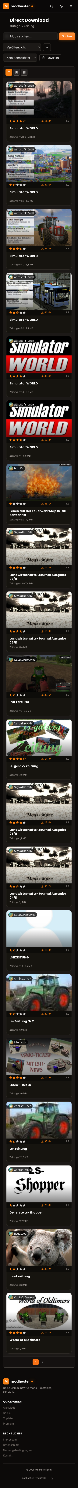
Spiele (7, 1412)
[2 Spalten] (16, 72)
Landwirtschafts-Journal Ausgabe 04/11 (37, 896)
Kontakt (7, 1455)
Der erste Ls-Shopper (26, 1213)
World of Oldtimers (24, 1340)
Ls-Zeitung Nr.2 (21, 1021)
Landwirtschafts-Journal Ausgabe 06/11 (37, 641)
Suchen (67, 36)
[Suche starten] (51, 6)
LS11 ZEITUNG (19, 702)
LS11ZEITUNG (19, 958)
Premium (8, 1423)
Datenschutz (11, 1444)
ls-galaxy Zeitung (23, 766)
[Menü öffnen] (71, 6)
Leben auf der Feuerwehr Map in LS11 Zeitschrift (37, 513)
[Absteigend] (47, 47)
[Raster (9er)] (24, 72)
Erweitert (53, 57)
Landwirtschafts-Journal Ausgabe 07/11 (37, 577)
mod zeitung (19, 1276)
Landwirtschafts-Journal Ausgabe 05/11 (37, 832)
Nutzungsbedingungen (17, 1450)
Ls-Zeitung (18, 1149)
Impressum (10, 1439)
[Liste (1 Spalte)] (8, 72)
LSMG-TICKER (20, 1085)
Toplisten (8, 1418)
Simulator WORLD (23, 129)
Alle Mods (9, 1407)
